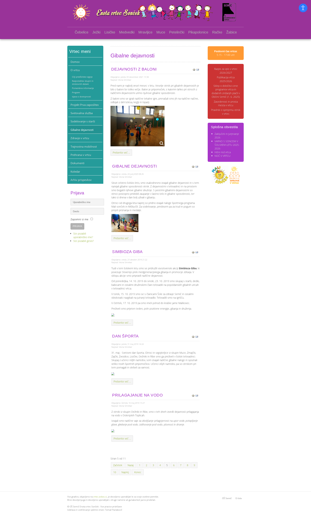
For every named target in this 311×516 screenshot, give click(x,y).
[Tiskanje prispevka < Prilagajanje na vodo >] (193, 395)
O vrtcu (75, 70)
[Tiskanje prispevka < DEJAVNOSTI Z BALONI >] (194, 69)
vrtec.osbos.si (100, 496)
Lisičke (109, 32)
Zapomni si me (79, 219)
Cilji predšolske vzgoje (82, 76)
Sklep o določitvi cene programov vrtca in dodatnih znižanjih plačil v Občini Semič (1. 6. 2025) (226, 91)
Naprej (125, 472)
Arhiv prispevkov (81, 180)
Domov (75, 62)
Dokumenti (77, 163)
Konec (137, 472)
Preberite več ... (121, 152)
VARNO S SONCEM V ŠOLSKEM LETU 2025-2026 (227, 144)
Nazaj (131, 465)
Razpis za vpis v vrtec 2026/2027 (225, 70)
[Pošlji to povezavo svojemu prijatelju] (197, 69)
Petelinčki (176, 32)
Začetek (117, 465)
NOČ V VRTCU (222, 155)
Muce (160, 32)
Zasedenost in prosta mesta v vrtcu (226, 103)
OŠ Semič (227, 498)
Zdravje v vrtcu (80, 138)
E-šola (239, 498)
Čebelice (81, 32)
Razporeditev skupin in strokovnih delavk (82, 82)
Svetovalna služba (82, 113)
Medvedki (126, 32)
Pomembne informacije (83, 88)
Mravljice (145, 32)
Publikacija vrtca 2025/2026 (226, 79)
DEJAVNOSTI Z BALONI (134, 69)
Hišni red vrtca (223, 152)
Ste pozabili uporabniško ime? (83, 235)
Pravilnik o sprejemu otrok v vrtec (225, 111)
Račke (217, 32)
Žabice (231, 32)
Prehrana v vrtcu (81, 155)
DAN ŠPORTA (125, 336)
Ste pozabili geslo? (83, 241)
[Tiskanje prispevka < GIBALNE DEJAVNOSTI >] (193, 166)
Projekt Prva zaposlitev (85, 105)
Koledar (75, 171)
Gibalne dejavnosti (82, 130)
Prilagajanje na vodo (137, 395)
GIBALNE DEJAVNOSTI (134, 166)
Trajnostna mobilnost (84, 146)
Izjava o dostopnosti (81, 96)
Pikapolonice (198, 32)
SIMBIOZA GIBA (127, 251)
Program (76, 92)
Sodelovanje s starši (83, 121)
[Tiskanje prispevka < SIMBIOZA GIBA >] (193, 252)
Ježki (96, 32)
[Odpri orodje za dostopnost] (303, 8)
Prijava (77, 226)
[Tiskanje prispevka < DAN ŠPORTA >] (193, 336)
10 (114, 472)
